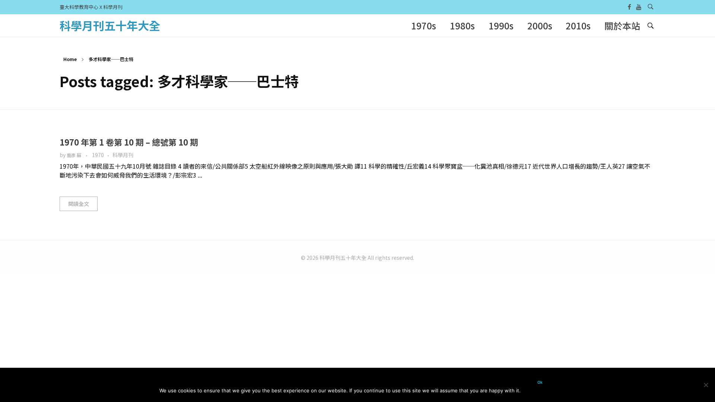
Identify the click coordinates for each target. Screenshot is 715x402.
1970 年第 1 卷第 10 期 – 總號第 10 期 (129, 142)
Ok (540, 382)
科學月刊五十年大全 (110, 25)
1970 (98, 155)
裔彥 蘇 (74, 155)
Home (70, 59)
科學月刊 (122, 155)
